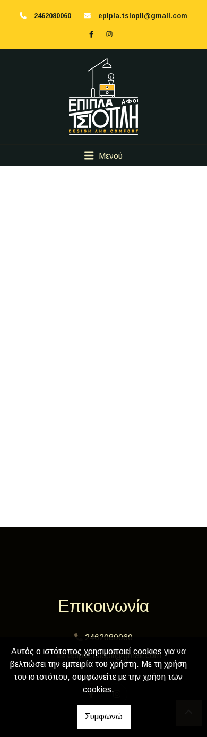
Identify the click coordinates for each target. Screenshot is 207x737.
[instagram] (109, 34)
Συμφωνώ (104, 716)
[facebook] (91, 34)
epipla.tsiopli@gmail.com (142, 16)
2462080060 (52, 16)
